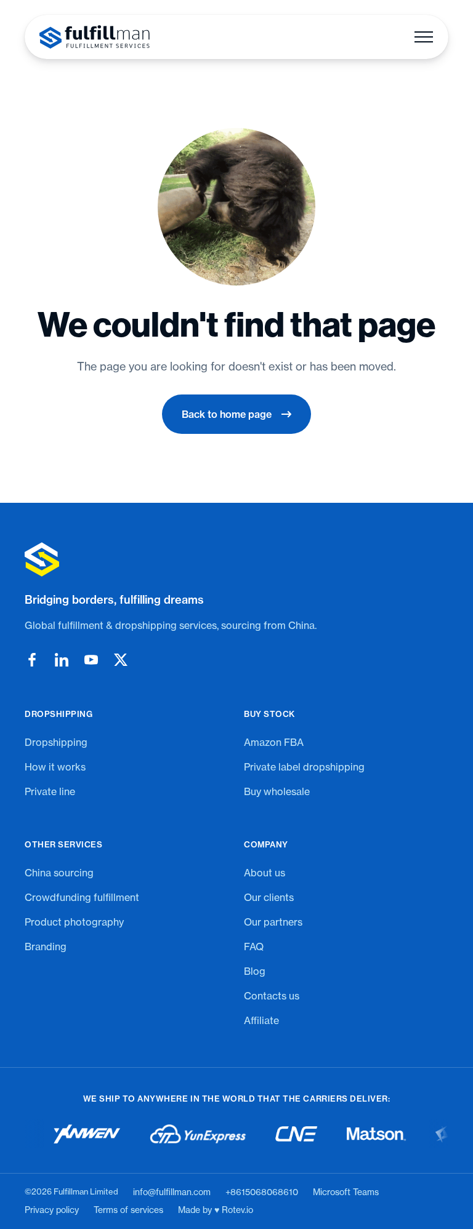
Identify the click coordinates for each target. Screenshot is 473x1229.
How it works (55, 767)
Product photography (74, 922)
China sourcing (59, 873)
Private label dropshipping (304, 767)
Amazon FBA (274, 742)
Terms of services (128, 1209)
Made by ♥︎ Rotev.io (215, 1209)
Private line (50, 791)
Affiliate (261, 1020)
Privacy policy (52, 1209)
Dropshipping (56, 742)
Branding (46, 946)
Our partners (273, 922)
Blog (254, 971)
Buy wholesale (277, 791)
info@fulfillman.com (172, 1192)
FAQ (254, 946)
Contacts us (271, 996)
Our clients (269, 897)
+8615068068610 (261, 1192)
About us (264, 873)
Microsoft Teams (346, 1192)
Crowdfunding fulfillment (82, 897)
